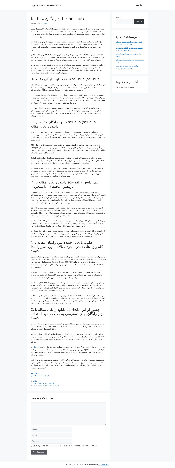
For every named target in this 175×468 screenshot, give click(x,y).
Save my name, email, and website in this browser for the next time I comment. (65, 446)
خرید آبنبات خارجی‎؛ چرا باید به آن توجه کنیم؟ (46, 385)
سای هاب (36, 347)
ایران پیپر (34, 373)
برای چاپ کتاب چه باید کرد (40, 376)
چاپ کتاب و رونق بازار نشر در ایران (44, 383)
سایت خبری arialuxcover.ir (46, 5)
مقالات (35, 381)
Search (119, 17)
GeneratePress (103, 465)
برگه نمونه (139, 5)
